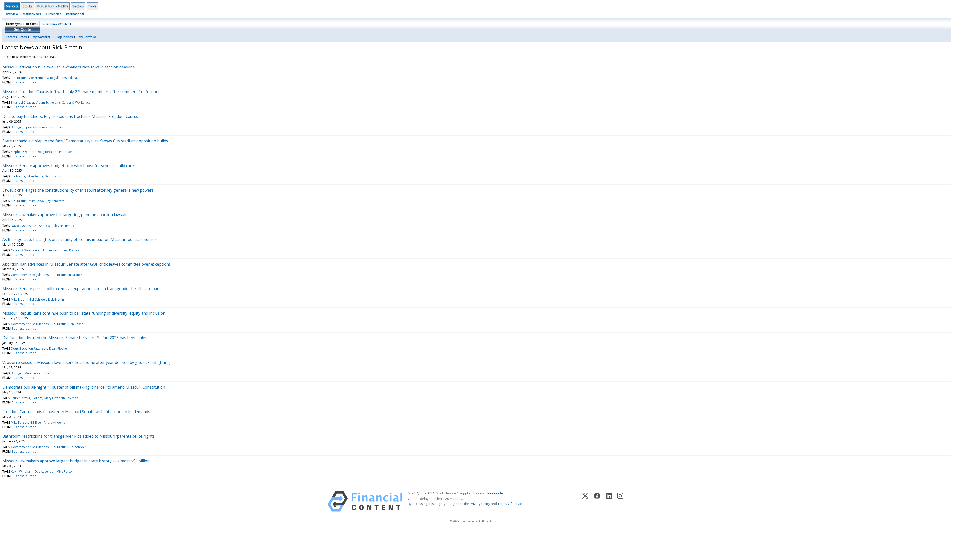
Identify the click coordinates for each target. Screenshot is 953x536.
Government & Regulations (48, 78)
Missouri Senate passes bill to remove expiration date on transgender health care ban (80, 288)
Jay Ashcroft (55, 201)
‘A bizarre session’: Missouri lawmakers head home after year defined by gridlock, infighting (86, 362)
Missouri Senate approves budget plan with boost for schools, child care (68, 165)
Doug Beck (44, 152)
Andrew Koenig (54, 422)
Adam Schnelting (48, 102)
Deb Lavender (45, 471)
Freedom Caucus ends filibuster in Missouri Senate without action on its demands (76, 411)
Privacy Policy (480, 504)
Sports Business (36, 127)
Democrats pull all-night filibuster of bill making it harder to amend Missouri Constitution (83, 387)
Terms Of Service (511, 504)
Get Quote (22, 29)
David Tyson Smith (24, 226)
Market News (32, 14)
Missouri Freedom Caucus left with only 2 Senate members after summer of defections (81, 91)
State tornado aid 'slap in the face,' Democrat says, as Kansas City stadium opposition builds (85, 141)
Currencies (53, 14)
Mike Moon (18, 299)
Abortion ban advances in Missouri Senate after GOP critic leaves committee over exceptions (86, 264)
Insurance (68, 226)
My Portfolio (87, 37)
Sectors (78, 6)
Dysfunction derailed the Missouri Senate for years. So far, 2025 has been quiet (74, 337)
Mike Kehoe (35, 176)
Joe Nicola (18, 176)
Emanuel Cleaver (22, 102)
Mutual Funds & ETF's (52, 6)
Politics (74, 250)
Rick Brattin (19, 78)
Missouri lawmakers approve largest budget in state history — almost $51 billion (76, 461)
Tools (92, 6)
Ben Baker (75, 324)
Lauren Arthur (20, 398)
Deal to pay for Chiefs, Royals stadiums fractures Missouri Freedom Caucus (70, 116)
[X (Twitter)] (585, 501)
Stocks (28, 6)
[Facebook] (597, 501)
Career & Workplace (76, 102)
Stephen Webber (22, 152)
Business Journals (24, 82)
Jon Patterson (63, 152)
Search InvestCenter (55, 24)
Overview (11, 14)
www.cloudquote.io (492, 493)
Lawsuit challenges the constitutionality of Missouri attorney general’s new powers (78, 190)
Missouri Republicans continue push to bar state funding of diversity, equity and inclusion (83, 313)
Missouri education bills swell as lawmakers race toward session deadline (68, 67)
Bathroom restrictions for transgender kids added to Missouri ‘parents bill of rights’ (78, 436)
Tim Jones (56, 127)
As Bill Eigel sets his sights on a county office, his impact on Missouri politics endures (79, 239)
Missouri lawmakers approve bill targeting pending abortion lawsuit (64, 214)
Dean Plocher (58, 348)
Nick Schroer (37, 299)
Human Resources (54, 250)
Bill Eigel (16, 127)
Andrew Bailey (49, 226)
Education (75, 78)
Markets (12, 6)
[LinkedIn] (609, 501)
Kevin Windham (22, 471)
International (75, 14)
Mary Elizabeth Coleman (61, 398)
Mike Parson (33, 373)
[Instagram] (620, 501)
